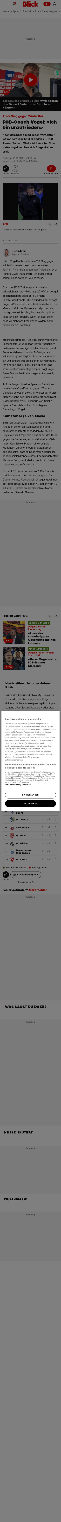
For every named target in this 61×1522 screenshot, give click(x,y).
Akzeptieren (30, 803)
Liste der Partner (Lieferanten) (18, 785)
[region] (30, 761)
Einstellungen (30, 795)
